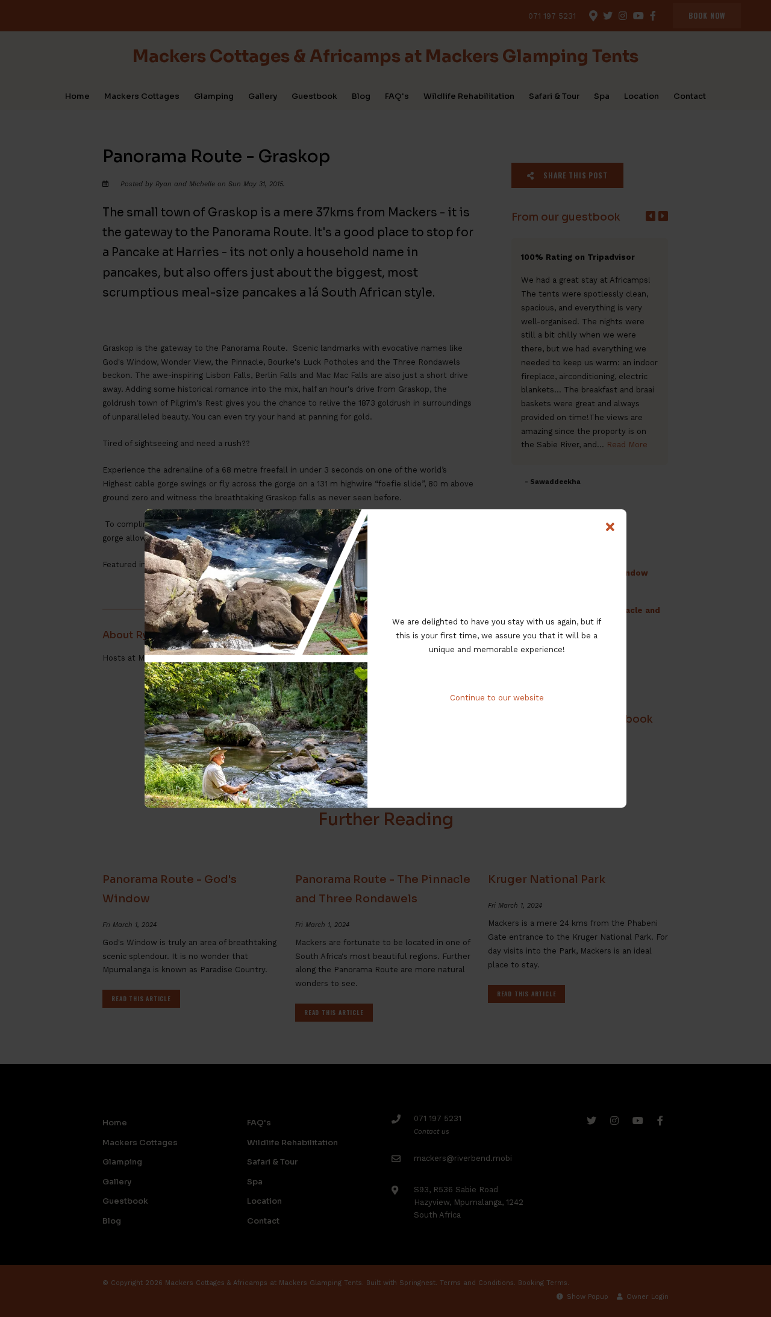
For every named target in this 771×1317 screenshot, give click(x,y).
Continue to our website (497, 697)
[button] (610, 527)
